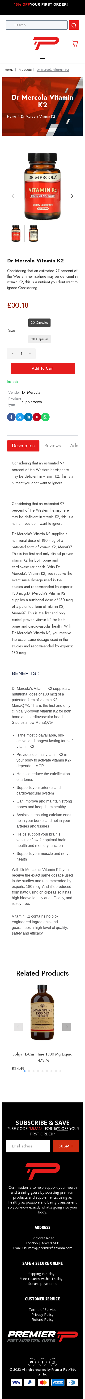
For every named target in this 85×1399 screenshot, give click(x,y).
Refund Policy (43, 1319)
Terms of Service (42, 1309)
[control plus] (30, 353)
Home (9, 69)
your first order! (41, 4)
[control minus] (12, 353)
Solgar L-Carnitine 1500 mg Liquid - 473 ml (42, 1057)
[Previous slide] (18, 1027)
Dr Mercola (31, 392)
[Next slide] (66, 1027)
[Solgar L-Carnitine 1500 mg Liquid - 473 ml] (42, 1015)
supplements (32, 402)
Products (24, 69)
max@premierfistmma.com (50, 1248)
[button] (71, 196)
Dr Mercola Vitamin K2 (38, 116)
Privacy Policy (42, 1314)
